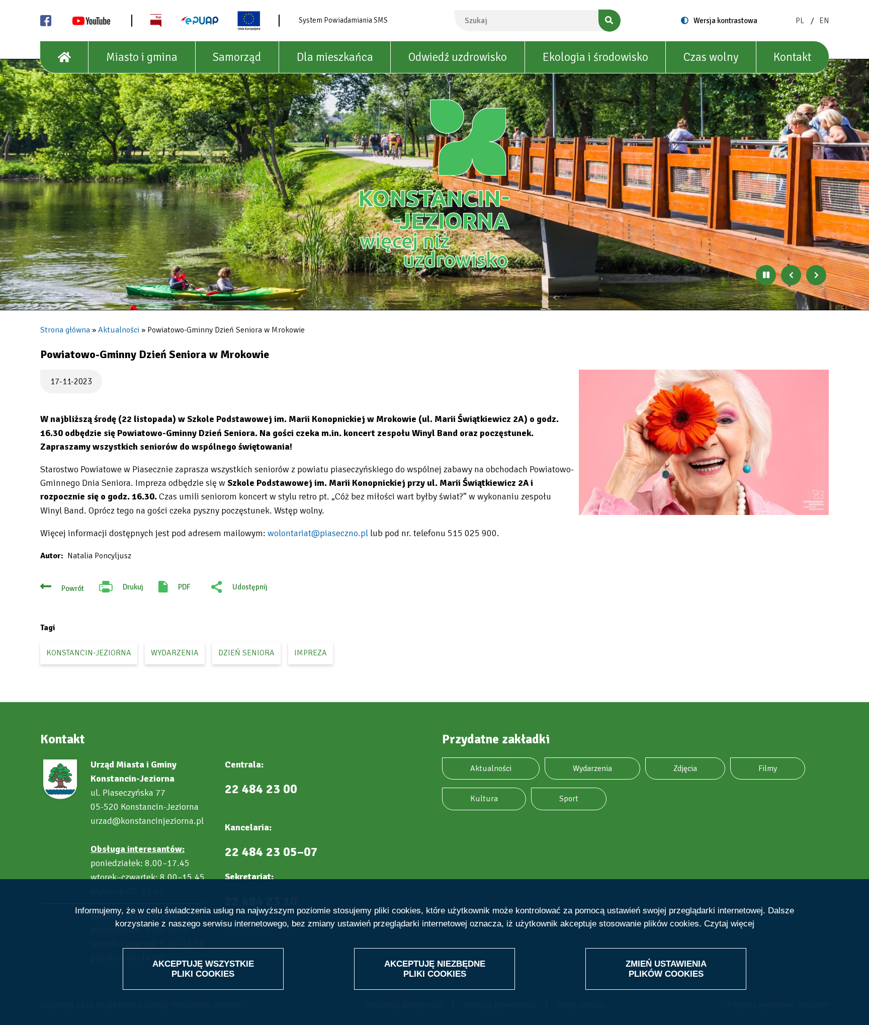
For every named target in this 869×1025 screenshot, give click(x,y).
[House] (64, 57)
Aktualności (118, 330)
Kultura (484, 799)
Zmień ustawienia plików (666, 968)
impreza (310, 653)
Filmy (767, 768)
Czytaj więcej (729, 923)
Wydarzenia (592, 768)
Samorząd (237, 57)
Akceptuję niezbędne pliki (434, 968)
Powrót (72, 588)
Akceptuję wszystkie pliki (203, 968)
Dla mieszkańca (335, 57)
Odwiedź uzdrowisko (457, 57)
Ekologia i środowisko (595, 57)
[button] (704, 442)
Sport (568, 799)
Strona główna (65, 330)
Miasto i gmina (142, 57)
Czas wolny (710, 57)
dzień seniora (246, 653)
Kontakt (792, 57)
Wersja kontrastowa (725, 21)
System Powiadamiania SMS (343, 20)
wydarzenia (175, 653)
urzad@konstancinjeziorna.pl (147, 820)
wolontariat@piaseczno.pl (318, 533)
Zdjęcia (685, 768)
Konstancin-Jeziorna (88, 653)
